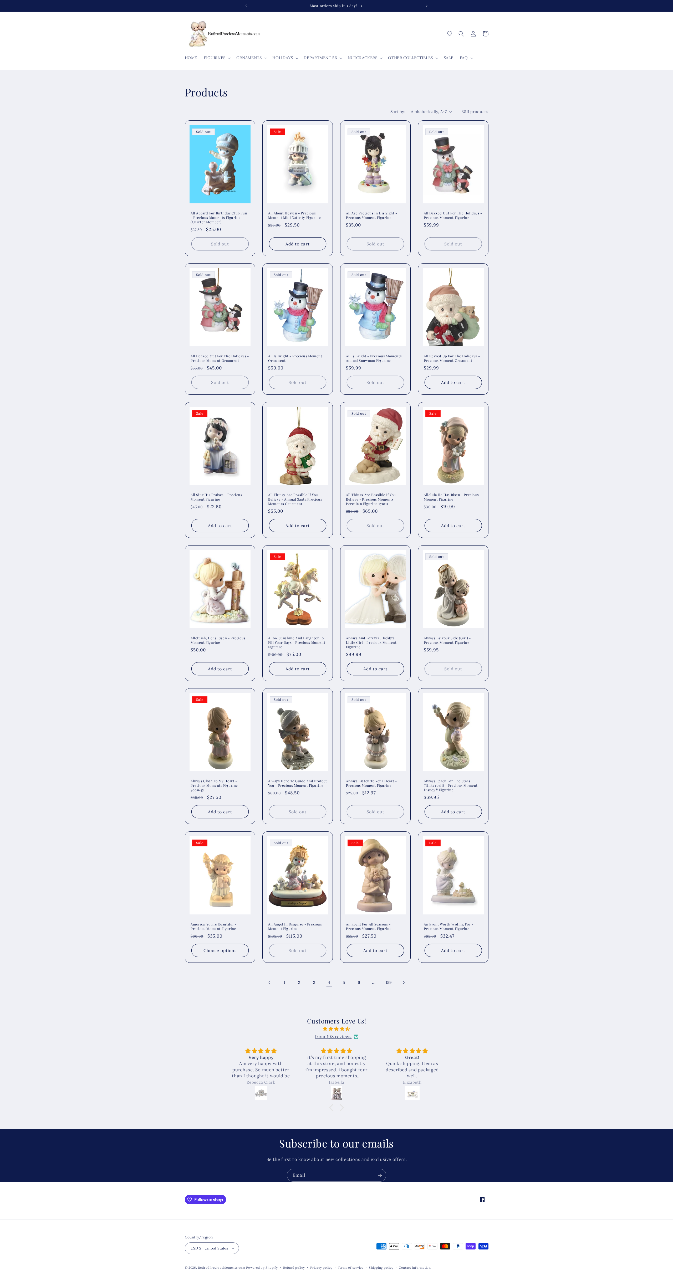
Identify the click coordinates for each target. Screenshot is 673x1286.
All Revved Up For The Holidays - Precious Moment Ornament (452, 358)
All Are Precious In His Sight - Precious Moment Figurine (371, 215)
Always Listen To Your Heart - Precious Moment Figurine (371, 783)
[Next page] (403, 982)
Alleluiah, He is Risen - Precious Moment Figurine (218, 640)
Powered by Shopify (262, 1267)
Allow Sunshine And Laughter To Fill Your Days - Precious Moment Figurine (296, 642)
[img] (336, 1029)
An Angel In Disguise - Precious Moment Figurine (295, 926)
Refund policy (294, 1267)
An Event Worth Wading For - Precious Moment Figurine (448, 926)
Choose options (220, 950)
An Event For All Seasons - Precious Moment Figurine (368, 926)
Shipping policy (381, 1267)
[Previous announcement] (246, 6)
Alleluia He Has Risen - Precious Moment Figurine (451, 497)
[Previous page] (269, 982)
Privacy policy (321, 1267)
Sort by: (397, 111)
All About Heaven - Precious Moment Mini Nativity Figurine (294, 215)
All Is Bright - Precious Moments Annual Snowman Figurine (374, 358)
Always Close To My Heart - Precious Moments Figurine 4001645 (214, 785)
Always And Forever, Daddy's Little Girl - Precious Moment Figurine (371, 642)
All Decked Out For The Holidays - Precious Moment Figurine (453, 215)
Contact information (415, 1267)
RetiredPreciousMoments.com (221, 1267)
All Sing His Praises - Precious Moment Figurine (216, 497)
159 (389, 982)
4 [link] (329, 982)
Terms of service (351, 1267)
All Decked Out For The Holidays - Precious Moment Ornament (220, 358)
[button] (217, 58)
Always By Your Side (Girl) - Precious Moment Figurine (447, 640)
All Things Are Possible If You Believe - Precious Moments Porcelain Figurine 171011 (371, 499)
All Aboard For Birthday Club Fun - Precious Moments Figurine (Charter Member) (219, 217)
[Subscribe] (380, 1175)
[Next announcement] (426, 6)
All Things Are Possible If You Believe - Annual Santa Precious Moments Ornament (295, 499)
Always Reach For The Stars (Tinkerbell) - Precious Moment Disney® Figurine (451, 785)
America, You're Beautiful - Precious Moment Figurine (213, 926)
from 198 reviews (333, 1037)
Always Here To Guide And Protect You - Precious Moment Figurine (297, 783)
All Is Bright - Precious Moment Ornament (295, 358)
